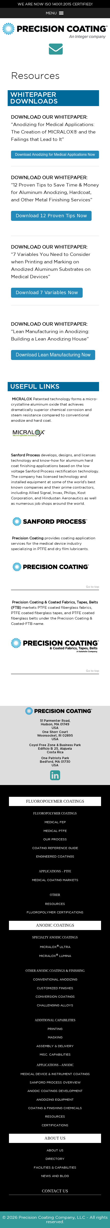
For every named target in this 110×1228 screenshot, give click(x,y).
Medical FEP (55, 822)
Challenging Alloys (55, 1005)
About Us (55, 1150)
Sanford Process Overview (55, 1082)
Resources (55, 903)
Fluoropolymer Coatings (55, 813)
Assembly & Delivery (55, 1046)
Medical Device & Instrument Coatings (55, 1074)
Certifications (55, 1125)
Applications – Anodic (55, 1065)
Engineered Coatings (55, 856)
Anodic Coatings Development (55, 1090)
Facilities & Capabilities (55, 1167)
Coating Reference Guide (55, 848)
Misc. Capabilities (55, 1054)
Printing (55, 1028)
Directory (55, 1158)
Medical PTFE (55, 830)
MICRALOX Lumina (55, 955)
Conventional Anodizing (55, 979)
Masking (55, 1037)
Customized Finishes (55, 988)
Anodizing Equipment (55, 1099)
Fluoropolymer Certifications (55, 912)
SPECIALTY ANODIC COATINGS (55, 937)
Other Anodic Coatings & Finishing (55, 971)
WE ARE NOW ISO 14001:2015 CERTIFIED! (55, 4)
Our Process (55, 839)
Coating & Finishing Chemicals (55, 1108)
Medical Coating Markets (55, 880)
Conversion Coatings (55, 996)
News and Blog (55, 1176)
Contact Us (55, 1191)
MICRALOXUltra (55, 946)
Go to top (92, 586)
